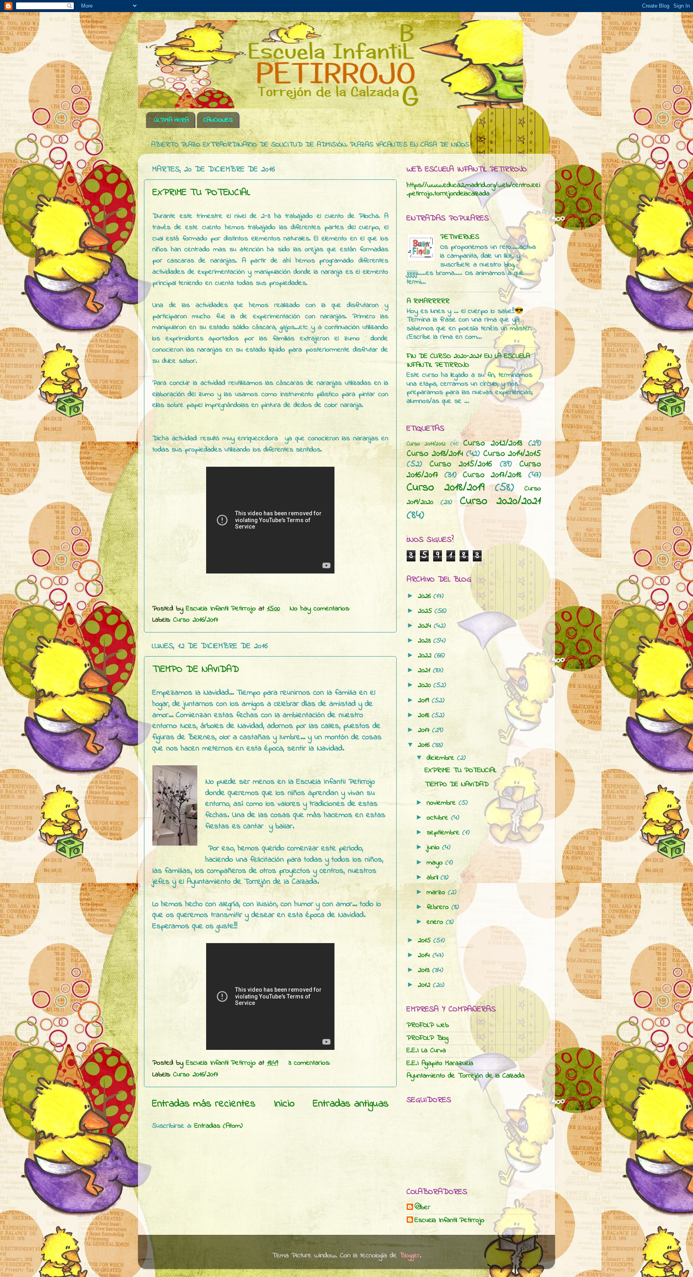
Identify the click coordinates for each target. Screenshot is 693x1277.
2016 (425, 745)
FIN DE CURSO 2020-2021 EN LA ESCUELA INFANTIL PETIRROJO (468, 360)
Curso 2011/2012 (426, 444)
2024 (426, 626)
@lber (422, 1208)
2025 (426, 611)
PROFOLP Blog (427, 1038)
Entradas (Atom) (219, 1126)
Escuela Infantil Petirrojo (449, 1220)
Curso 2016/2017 (195, 620)
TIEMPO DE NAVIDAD (195, 670)
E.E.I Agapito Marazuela (440, 1063)
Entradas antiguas (351, 1104)
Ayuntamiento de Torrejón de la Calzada (466, 1076)
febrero (439, 907)
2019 (425, 700)
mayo (436, 863)
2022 (426, 656)
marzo (437, 892)
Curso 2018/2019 (445, 487)
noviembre (443, 803)
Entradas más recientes (203, 1104)
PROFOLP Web (428, 1025)
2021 (425, 670)
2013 (425, 970)
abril (434, 877)
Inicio (284, 1104)
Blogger (410, 1256)
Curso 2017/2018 (492, 475)
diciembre (442, 758)
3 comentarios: (310, 1063)
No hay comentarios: (321, 609)
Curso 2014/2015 (512, 453)
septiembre (444, 833)
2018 (425, 715)
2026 (426, 596)
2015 (426, 940)
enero (436, 922)
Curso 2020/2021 (500, 501)
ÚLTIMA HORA (171, 120)
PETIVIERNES (459, 237)
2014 (425, 955)
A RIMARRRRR (428, 301)
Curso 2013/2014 (435, 453)
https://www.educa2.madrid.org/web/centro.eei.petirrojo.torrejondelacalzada (473, 189)
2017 (425, 730)
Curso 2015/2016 (461, 464)
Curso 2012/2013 (492, 443)
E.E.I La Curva (426, 1050)
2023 (426, 641)
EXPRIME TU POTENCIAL (201, 193)
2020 (426, 685)
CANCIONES (218, 120)
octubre (439, 818)
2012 (425, 985)
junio (434, 847)
